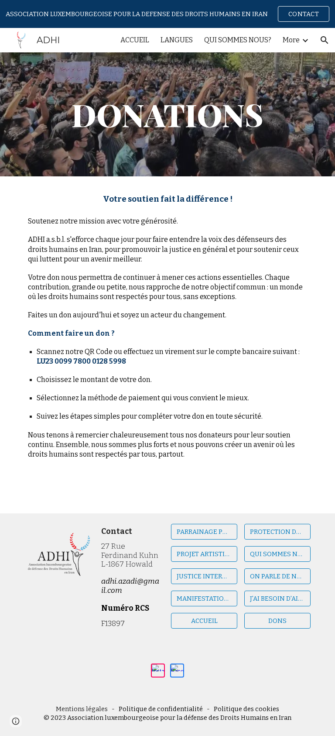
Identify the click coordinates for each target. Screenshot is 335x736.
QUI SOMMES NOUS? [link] (237, 40)
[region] (167, 14)
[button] (324, 40)
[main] (167, 114)
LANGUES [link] (177, 40)
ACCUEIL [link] (134, 40)
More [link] (291, 40)
